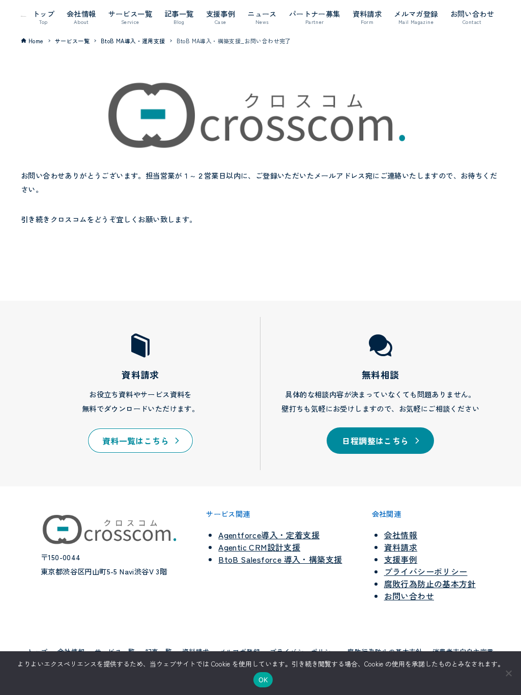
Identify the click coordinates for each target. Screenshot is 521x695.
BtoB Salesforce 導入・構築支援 (280, 559)
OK (263, 680)
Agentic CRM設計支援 (259, 547)
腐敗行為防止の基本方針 (430, 583)
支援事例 (401, 559)
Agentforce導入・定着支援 (269, 535)
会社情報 (401, 535)
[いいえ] (508, 673)
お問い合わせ (409, 596)
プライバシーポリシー (426, 571)
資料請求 (401, 547)
